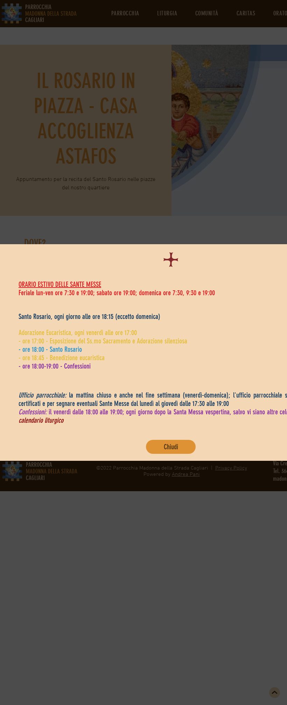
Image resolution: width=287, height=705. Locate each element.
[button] (171, 447)
